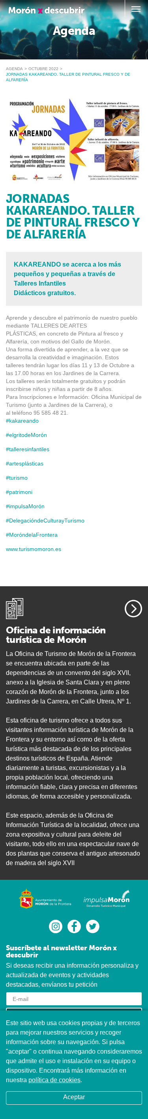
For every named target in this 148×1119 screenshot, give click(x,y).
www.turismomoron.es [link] (33, 549)
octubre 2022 (43, 69)
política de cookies (54, 1080)
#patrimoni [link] (19, 492)
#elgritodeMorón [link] (26, 435)
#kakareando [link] (22, 420)
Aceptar (74, 1097)
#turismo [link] (17, 478)
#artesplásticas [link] (24, 463)
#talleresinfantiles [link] (27, 449)
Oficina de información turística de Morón (56, 635)
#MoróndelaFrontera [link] (32, 535)
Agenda (14, 69)
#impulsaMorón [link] (25, 506)
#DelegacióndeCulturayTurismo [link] (45, 520)
